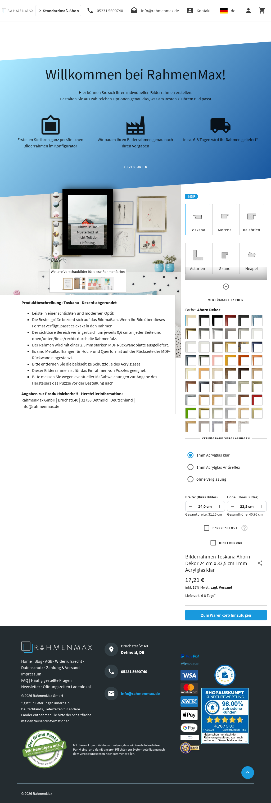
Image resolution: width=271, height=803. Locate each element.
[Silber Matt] (243, 333)
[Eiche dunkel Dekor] (243, 373)
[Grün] (190, 413)
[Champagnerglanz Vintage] (217, 413)
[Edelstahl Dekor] (230, 413)
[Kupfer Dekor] (243, 399)
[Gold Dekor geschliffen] (257, 413)
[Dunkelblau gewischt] (257, 347)
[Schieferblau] (190, 360)
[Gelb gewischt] (230, 360)
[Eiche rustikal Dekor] (230, 373)
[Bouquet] (56, 214)
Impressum (31, 673)
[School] (56, 244)
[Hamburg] (56, 234)
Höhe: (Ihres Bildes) (243, 497)
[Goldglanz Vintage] (204, 413)
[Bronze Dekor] (204, 399)
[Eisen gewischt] (230, 386)
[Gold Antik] (257, 386)
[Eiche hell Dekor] (217, 373)
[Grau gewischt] (204, 333)
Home (26, 661)
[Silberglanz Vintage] (190, 399)
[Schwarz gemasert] (243, 320)
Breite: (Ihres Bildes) (201, 497)
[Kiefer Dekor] (217, 399)
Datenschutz (32, 667)
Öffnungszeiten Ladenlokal (67, 686)
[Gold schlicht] (230, 347)
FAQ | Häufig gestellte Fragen (46, 680)
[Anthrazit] (230, 333)
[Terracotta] (257, 360)
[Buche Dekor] (204, 373)
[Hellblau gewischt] (257, 320)
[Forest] (56, 204)
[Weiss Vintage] (243, 426)
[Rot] (257, 399)
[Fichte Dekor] (243, 413)
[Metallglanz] (217, 347)
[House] (56, 195)
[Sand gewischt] (190, 373)
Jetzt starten (135, 167)
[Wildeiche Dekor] (230, 426)
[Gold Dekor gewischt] (190, 426)
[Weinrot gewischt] (230, 320)
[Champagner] (243, 386)
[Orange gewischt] (243, 360)
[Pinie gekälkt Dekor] (230, 399)
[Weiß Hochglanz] (190, 347)
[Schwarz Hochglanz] (217, 320)
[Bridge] (56, 224)
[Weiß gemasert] (204, 347)
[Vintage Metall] (217, 386)
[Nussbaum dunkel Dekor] (190, 386)
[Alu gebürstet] (217, 333)
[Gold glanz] (190, 333)
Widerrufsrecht (68, 661)
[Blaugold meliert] (243, 347)
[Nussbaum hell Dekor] (257, 373)
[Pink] (217, 360)
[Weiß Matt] (257, 333)
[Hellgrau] (204, 426)
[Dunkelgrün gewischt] (204, 360)
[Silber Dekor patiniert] (217, 426)
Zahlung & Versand (63, 667)
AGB (48, 661)
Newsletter (30, 686)
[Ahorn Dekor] (190, 320)
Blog (38, 661)
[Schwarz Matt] (204, 320)
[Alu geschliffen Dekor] (204, 386)
